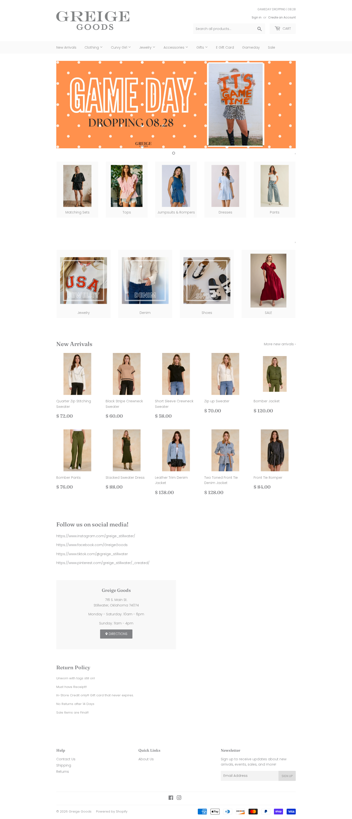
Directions (117, 633)
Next (285, 104)
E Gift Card (225, 47)
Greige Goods (80, 811)
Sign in (256, 17)
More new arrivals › (280, 344)
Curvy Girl (119, 47)
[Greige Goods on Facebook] (170, 798)
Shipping (63, 765)
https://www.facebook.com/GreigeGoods (92, 544)
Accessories (174, 47)
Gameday (251, 47)
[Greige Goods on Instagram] (179, 798)
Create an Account (282, 17)
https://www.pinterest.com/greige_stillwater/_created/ (102, 562)
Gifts (200, 47)
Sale (271, 47)
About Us (146, 759)
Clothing (92, 47)
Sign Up (287, 776)
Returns (62, 771)
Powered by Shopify (111, 811)
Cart (286, 28)
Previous (66, 104)
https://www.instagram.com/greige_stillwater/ (95, 536)
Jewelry (146, 47)
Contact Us (65, 759)
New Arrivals (66, 47)
